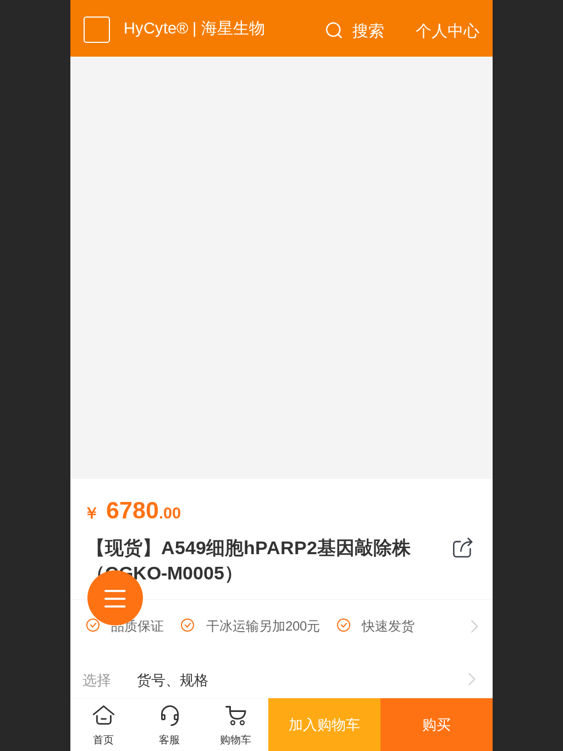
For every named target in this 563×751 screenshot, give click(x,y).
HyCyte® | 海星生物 (194, 28)
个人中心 (447, 31)
